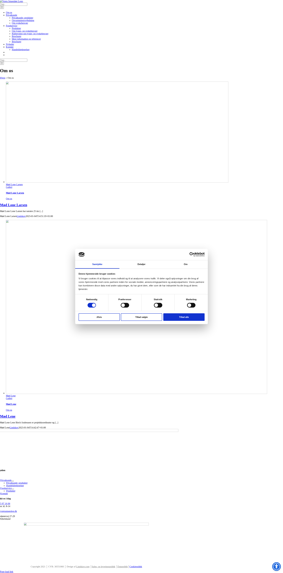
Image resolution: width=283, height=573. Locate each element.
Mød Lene (11, 395)
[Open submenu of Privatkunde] (12, 481)
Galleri (9, 187)
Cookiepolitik (135, 566)
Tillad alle (184, 317)
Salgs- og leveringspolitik (103, 566)
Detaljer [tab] (142, 264)
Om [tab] (185, 264)
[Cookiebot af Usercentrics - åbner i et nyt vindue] (192, 254)
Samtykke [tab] (97, 264)
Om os (9, 198)
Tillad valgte (141, 317)
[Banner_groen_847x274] (86, 525)
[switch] (125, 305)
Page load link (6, 571)
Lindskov (21, 216)
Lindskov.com (82, 566)
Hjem (2, 78)
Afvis (99, 317)
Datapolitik (122, 566)
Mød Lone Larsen (14, 184)
